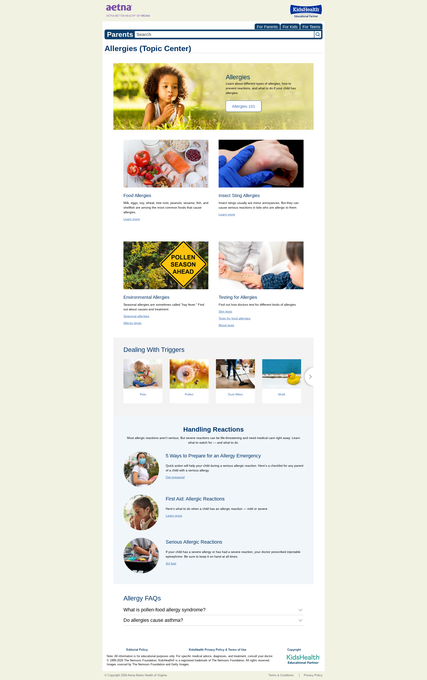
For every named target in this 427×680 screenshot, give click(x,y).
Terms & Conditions (281, 675)
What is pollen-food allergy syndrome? (164, 609)
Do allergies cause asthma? (153, 620)
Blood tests (226, 325)
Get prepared (175, 477)
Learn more (131, 219)
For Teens (311, 27)
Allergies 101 (243, 106)
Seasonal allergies (136, 316)
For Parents (267, 27)
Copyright (294, 649)
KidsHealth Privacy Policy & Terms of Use (217, 649)
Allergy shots (132, 323)
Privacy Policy (313, 675)
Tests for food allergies (234, 318)
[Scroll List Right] (309, 377)
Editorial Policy (137, 649)
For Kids (290, 27)
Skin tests (225, 311)
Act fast (171, 563)
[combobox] (224, 34)
